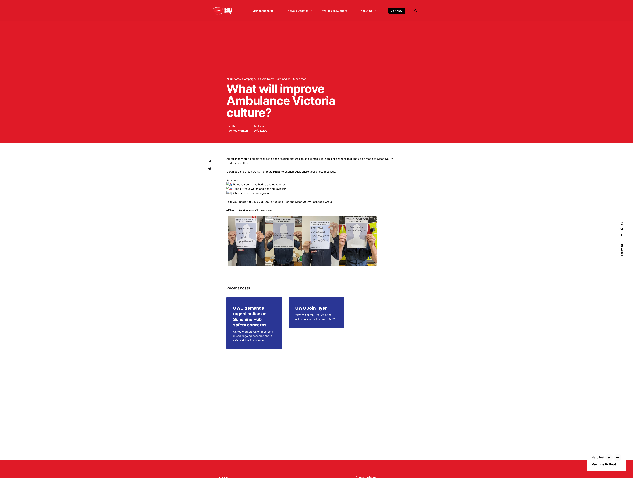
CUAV (261, 79)
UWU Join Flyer (311, 308)
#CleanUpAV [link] (234, 210)
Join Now (396, 10)
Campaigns (249, 79)
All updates (233, 79)
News (270, 79)
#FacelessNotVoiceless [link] (257, 210)
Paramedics (283, 79)
